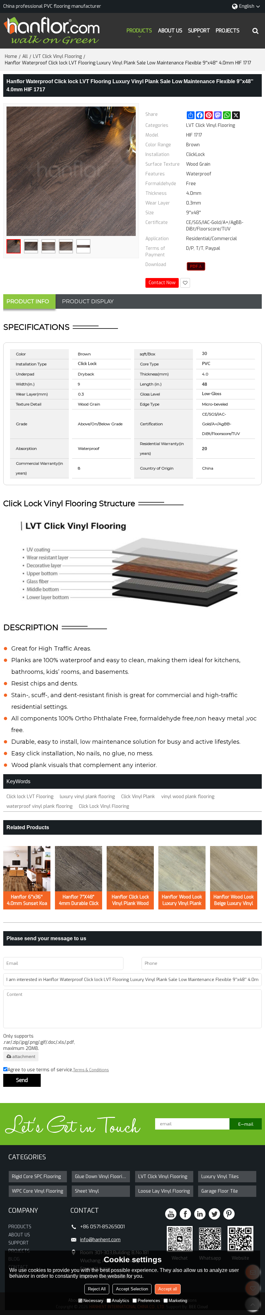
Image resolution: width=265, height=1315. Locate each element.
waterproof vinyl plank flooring (39, 806)
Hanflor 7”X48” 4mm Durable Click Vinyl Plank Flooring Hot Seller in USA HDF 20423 (79, 900)
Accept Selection (132, 1289)
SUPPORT (199, 30)
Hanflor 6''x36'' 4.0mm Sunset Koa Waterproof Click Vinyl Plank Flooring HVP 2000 (27, 900)
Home (11, 56)
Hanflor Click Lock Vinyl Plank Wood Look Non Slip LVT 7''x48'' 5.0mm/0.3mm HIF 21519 (130, 900)
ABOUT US (170, 30)
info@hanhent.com (100, 1239)
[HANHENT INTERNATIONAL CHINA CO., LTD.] (51, 30)
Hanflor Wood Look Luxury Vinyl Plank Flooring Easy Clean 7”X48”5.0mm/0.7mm (184, 900)
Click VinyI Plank (138, 797)
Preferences (149, 1300)
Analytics (120, 1300)
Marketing (178, 1300)
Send (22, 1080)
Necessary (93, 1300)
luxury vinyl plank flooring (87, 797)
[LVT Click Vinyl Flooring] (196, 266)
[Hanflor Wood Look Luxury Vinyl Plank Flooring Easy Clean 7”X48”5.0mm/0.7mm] (182, 868)
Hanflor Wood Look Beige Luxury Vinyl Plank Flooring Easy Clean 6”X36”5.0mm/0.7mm (235, 900)
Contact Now (162, 283)
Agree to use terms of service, (58, 1070)
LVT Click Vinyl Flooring (57, 56)
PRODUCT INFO (27, 301)
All (25, 56)
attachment (23, 1056)
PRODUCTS (139, 30)
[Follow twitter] (214, 1214)
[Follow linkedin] (200, 1214)
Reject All (97, 1289)
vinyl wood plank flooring (187, 797)
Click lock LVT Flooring (29, 797)
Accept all (167, 1289)
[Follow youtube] (170, 1214)
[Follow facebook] (185, 1214)
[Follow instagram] (229, 1214)
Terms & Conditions (91, 1070)
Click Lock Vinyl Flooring (104, 806)
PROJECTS (227, 30)
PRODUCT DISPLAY (87, 301)
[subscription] (245, 1124)
